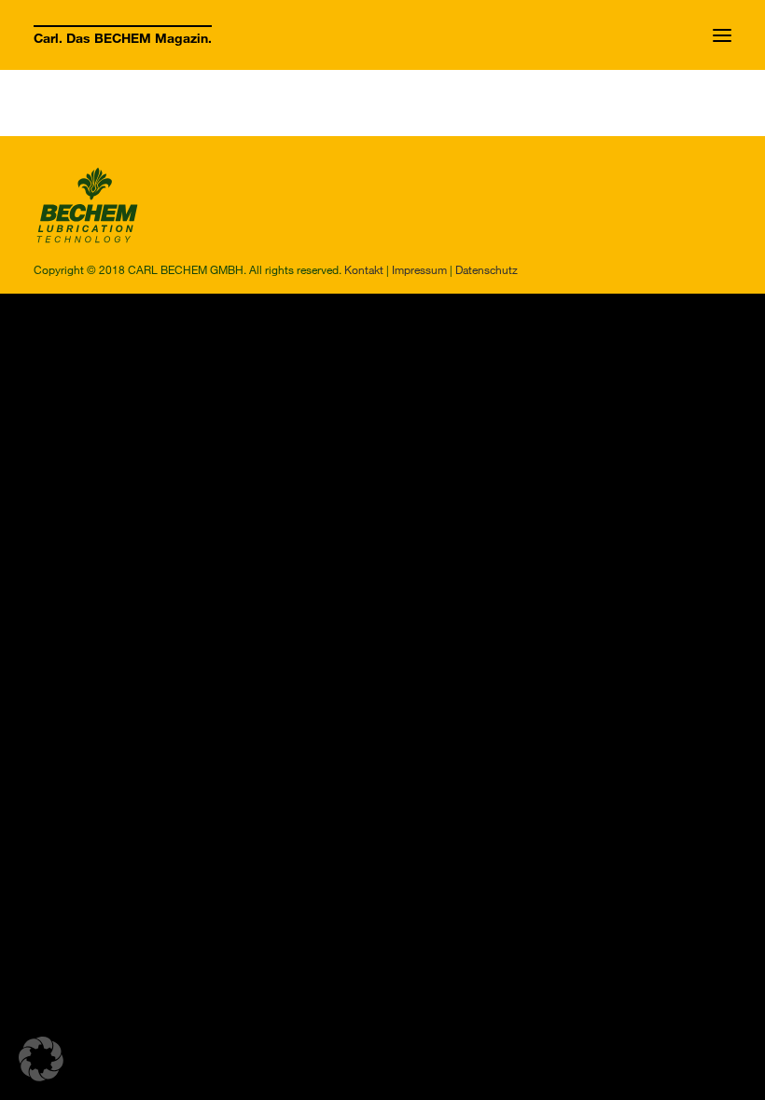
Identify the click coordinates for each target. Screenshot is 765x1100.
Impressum (419, 269)
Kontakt (363, 269)
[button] (722, 35)
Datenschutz (486, 269)
